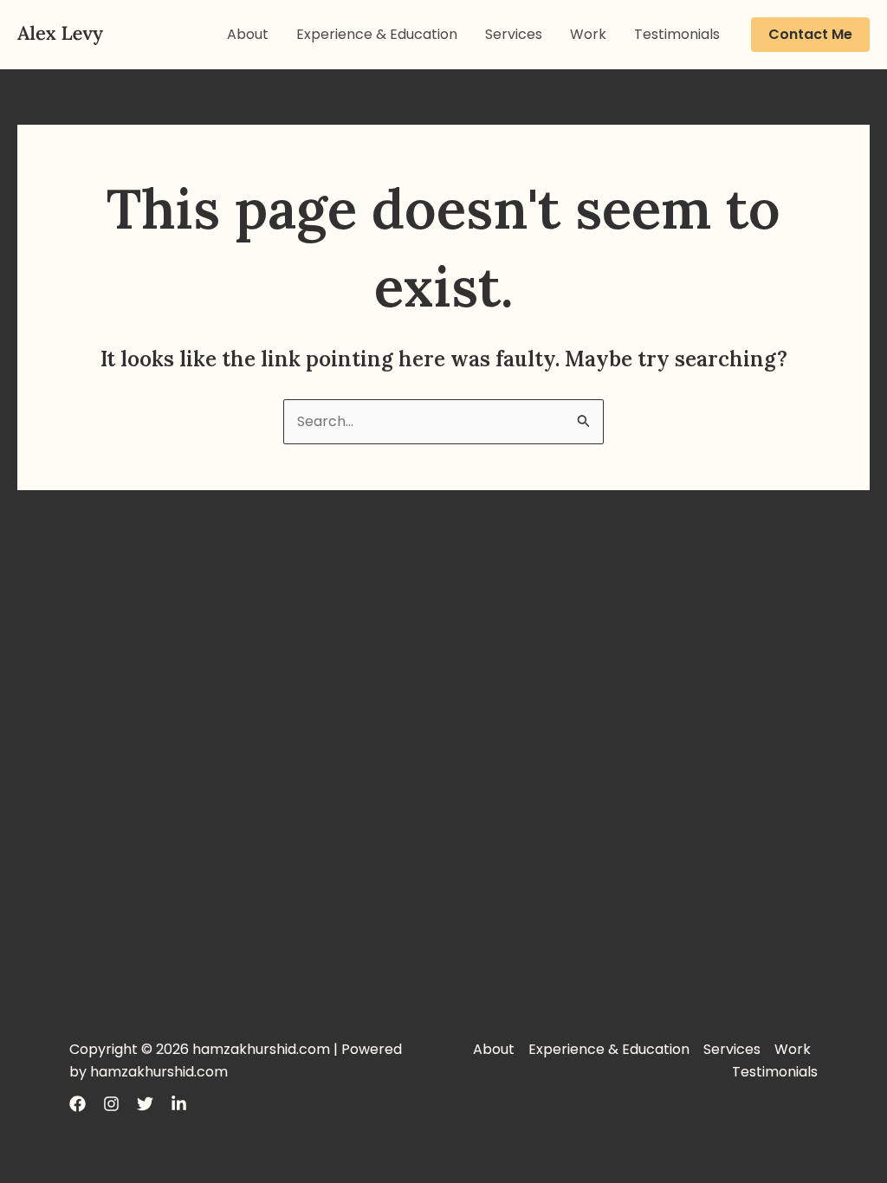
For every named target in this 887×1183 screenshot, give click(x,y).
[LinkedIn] (179, 1104)
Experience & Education (376, 34)
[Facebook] (77, 1104)
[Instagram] (111, 1104)
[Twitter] (145, 1104)
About (248, 34)
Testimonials (677, 34)
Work (588, 34)
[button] (810, 34)
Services (513, 34)
